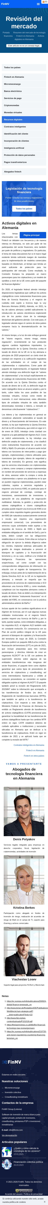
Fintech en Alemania (25, 36)
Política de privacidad (33, 1194)
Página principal (32, 235)
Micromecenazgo (12, 84)
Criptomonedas (11, 105)
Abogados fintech (12, 172)
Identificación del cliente (16, 134)
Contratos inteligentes (15, 127)
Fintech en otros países (34, 756)
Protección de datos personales (19, 155)
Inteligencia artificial (14, 148)
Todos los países (12, 67)
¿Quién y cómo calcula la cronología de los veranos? (27, 1149)
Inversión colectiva (13, 1092)
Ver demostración (9, 1135)
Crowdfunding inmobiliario (16, 1097)
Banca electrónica (13, 91)
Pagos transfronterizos (15, 162)
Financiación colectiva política (28, 1162)
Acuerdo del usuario (14, 1194)
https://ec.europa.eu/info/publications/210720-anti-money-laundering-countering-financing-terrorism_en (26, 1034)
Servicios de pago (13, 98)
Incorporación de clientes (16, 141)
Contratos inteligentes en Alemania (29, 745)
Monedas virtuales (13, 112)
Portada (6, 33)
